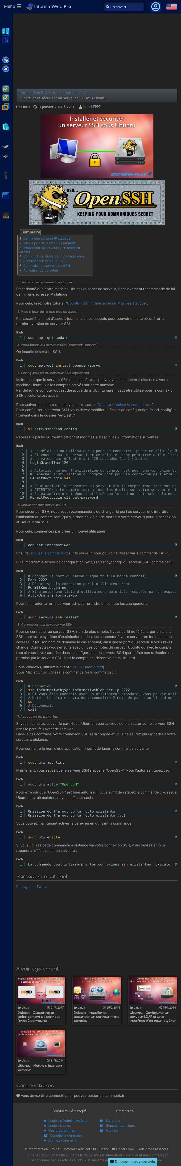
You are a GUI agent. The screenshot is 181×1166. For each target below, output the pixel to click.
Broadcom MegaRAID (6, 155)
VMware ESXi (6, 88)
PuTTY (77, 667)
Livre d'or (113, 1120)
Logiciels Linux (59, 1125)
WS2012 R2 (6, 30)
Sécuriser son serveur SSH (43, 261)
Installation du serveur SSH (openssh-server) (50, 249)
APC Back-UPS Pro (6, 175)
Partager (23, 886)
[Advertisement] (96, 51)
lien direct (94, 667)
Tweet (42, 886)
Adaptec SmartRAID (6, 146)
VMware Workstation (6, 106)
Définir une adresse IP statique (46, 238)
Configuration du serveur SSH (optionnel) (54, 256)
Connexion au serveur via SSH (46, 266)
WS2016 (6, 39)
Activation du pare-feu (40, 270)
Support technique (120, 1125)
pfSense (6, 195)
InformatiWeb (52, 6)
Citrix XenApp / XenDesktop (6, 59)
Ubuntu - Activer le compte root (125, 404)
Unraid (6, 215)
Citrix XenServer (6, 68)
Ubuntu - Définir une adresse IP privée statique (106, 303)
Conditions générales (66, 1135)
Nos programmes (61, 1130)
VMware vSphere (6, 97)
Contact (112, 1130)
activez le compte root (49, 553)
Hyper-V (6, 126)
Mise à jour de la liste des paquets (49, 243)
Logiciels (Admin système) (68, 1120)
